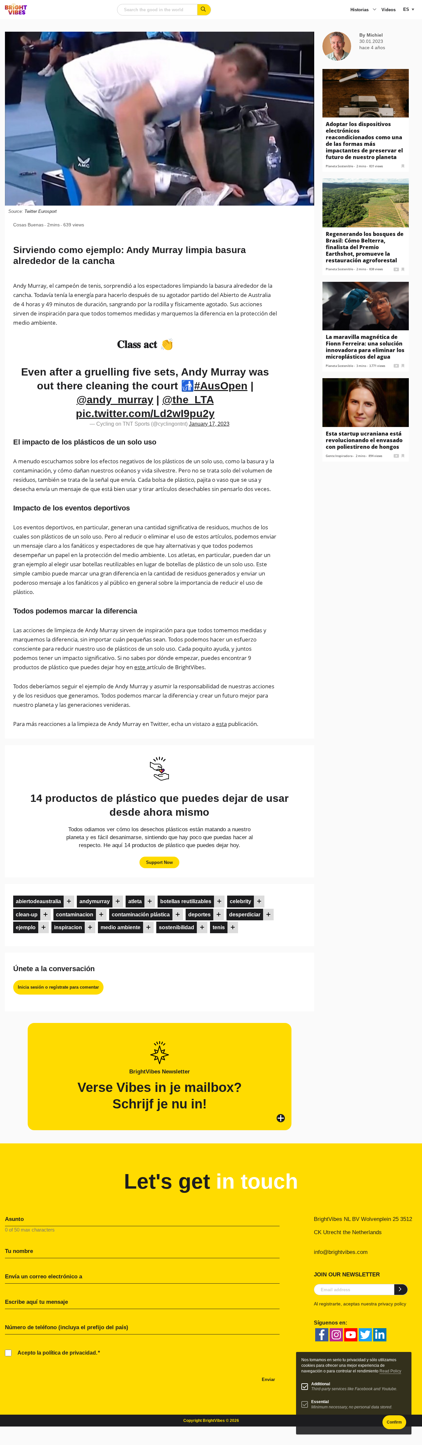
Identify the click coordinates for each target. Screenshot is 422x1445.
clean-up (27, 914)
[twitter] (365, 1334)
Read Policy (390, 1371)
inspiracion (68, 927)
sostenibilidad (176, 927)
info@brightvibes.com (341, 1252)
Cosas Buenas (28, 224)
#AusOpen (221, 386)
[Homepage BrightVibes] (16, 13)
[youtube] (350, 1334)
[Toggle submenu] (375, 10)
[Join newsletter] (401, 1289)
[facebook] (321, 1334)
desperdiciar (244, 914)
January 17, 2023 (209, 424)
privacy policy (392, 1303)
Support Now (159, 862)
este (140, 667)
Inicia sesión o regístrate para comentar (58, 987)
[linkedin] (379, 1334)
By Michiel (371, 35)
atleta (135, 901)
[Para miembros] (69, 901)
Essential (320, 1401)
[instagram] (336, 1334)
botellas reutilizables (185, 901)
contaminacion (74, 914)
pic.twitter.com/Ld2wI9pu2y (145, 413)
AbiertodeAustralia (38, 901)
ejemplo (26, 927)
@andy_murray (114, 400)
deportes (199, 914)
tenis (219, 927)
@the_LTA (188, 400)
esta (221, 724)
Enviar (268, 1379)
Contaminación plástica (141, 914)
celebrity (240, 901)
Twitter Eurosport (40, 211)
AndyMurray (94, 901)
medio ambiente (120, 927)
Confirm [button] (394, 1422)
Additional (320, 1384)
